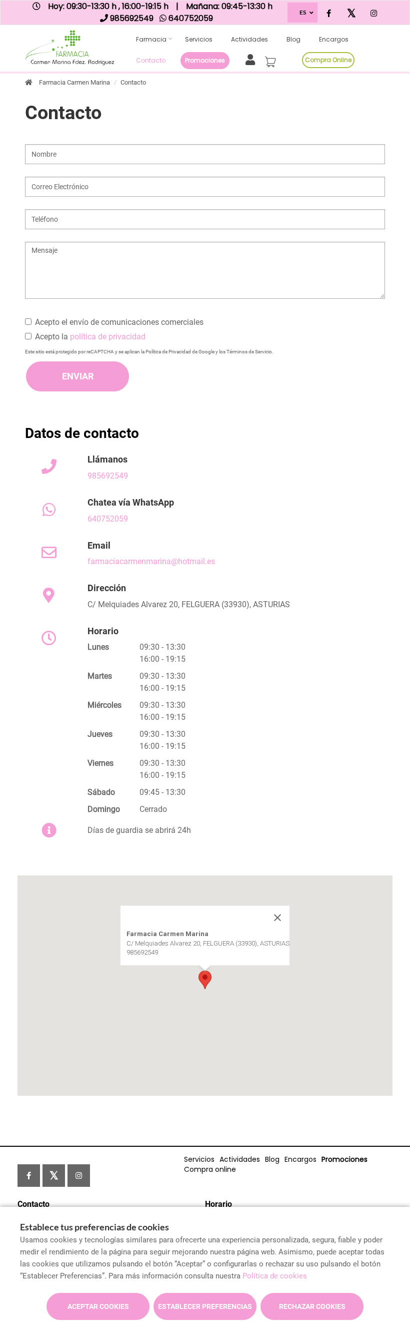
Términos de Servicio (249, 351)
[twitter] (351, 14)
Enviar (78, 376)
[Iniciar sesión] (252, 59)
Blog (293, 39)
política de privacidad (108, 336)
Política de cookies (274, 1275)
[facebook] (329, 14)
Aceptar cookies (98, 1306)
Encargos (333, 39)
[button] (205, 980)
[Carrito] (272, 59)
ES (303, 12)
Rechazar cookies (312, 1306)
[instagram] (373, 14)
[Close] (278, 918)
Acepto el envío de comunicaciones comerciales (119, 322)
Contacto (151, 60)
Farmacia (151, 39)
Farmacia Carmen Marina (74, 82)
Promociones (205, 60)
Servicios (198, 39)
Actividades (249, 39)
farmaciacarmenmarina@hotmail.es (151, 561)
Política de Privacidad (168, 351)
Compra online (328, 60)
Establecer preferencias (205, 1306)
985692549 (108, 476)
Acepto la (90, 336)
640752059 (108, 519)
